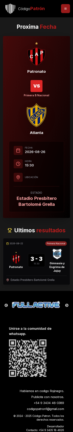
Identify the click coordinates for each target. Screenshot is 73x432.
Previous (6, 305)
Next (67, 305)
